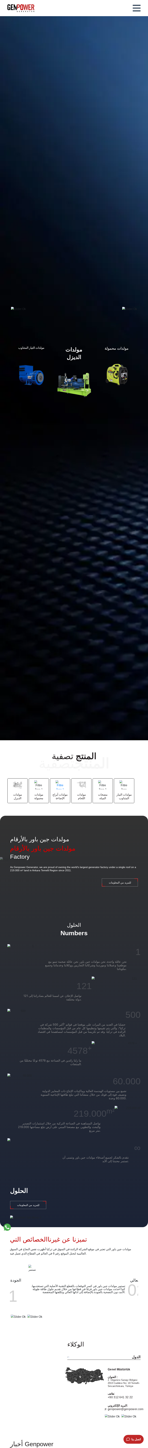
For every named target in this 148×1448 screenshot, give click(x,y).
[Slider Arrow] (18, 309)
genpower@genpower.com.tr (127, 1409)
